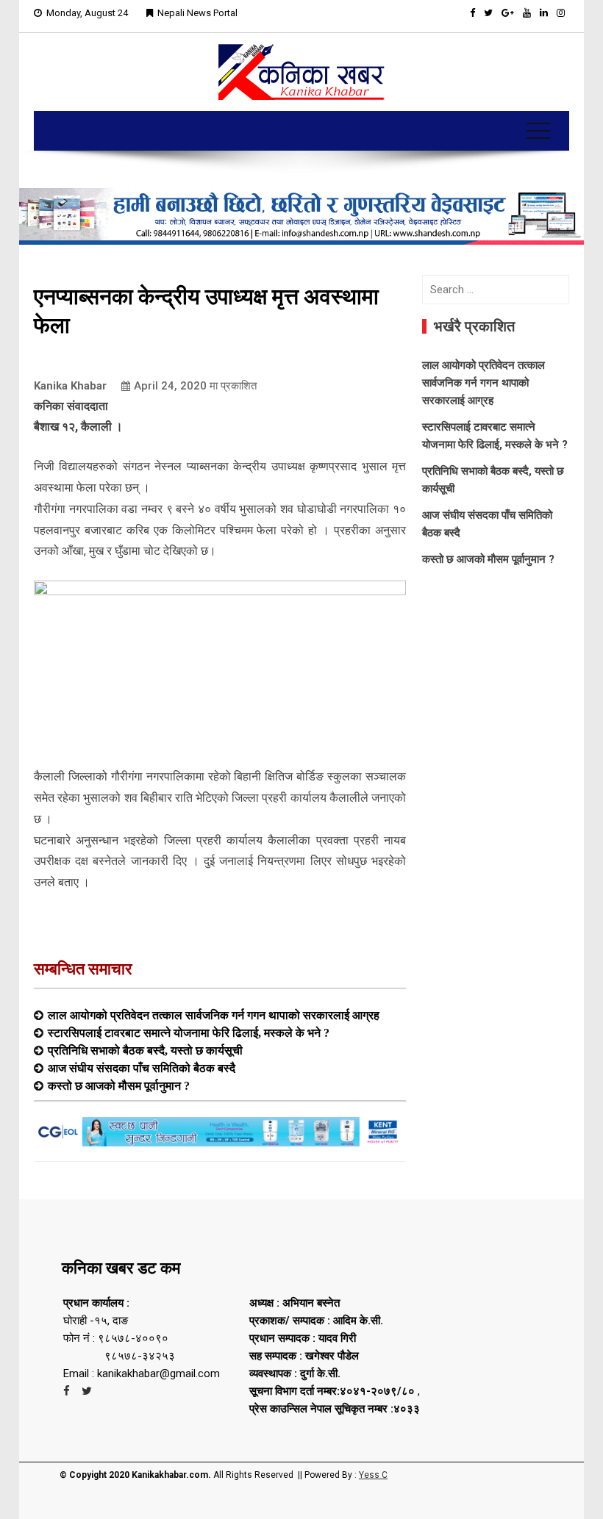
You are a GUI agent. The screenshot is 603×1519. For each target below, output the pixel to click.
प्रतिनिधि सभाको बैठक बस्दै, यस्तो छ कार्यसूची (145, 1050)
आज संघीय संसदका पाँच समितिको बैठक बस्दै (141, 1068)
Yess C (373, 1475)
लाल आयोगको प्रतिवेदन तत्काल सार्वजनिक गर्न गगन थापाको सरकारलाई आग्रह (213, 1015)
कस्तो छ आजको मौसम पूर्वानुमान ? (119, 1085)
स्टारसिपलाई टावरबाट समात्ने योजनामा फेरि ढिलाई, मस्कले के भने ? (188, 1032)
